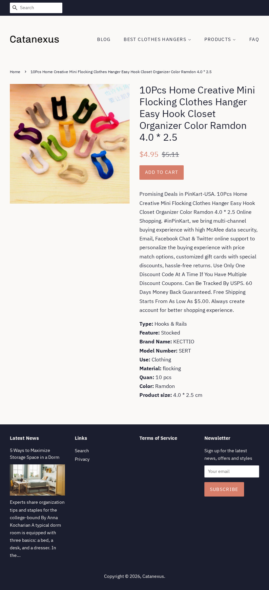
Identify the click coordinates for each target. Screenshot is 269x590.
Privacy (82, 459)
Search (82, 451)
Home (15, 71)
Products (218, 39)
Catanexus (153, 576)
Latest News (24, 438)
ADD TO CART (161, 172)
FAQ (254, 39)
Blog (104, 39)
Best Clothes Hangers (156, 39)
